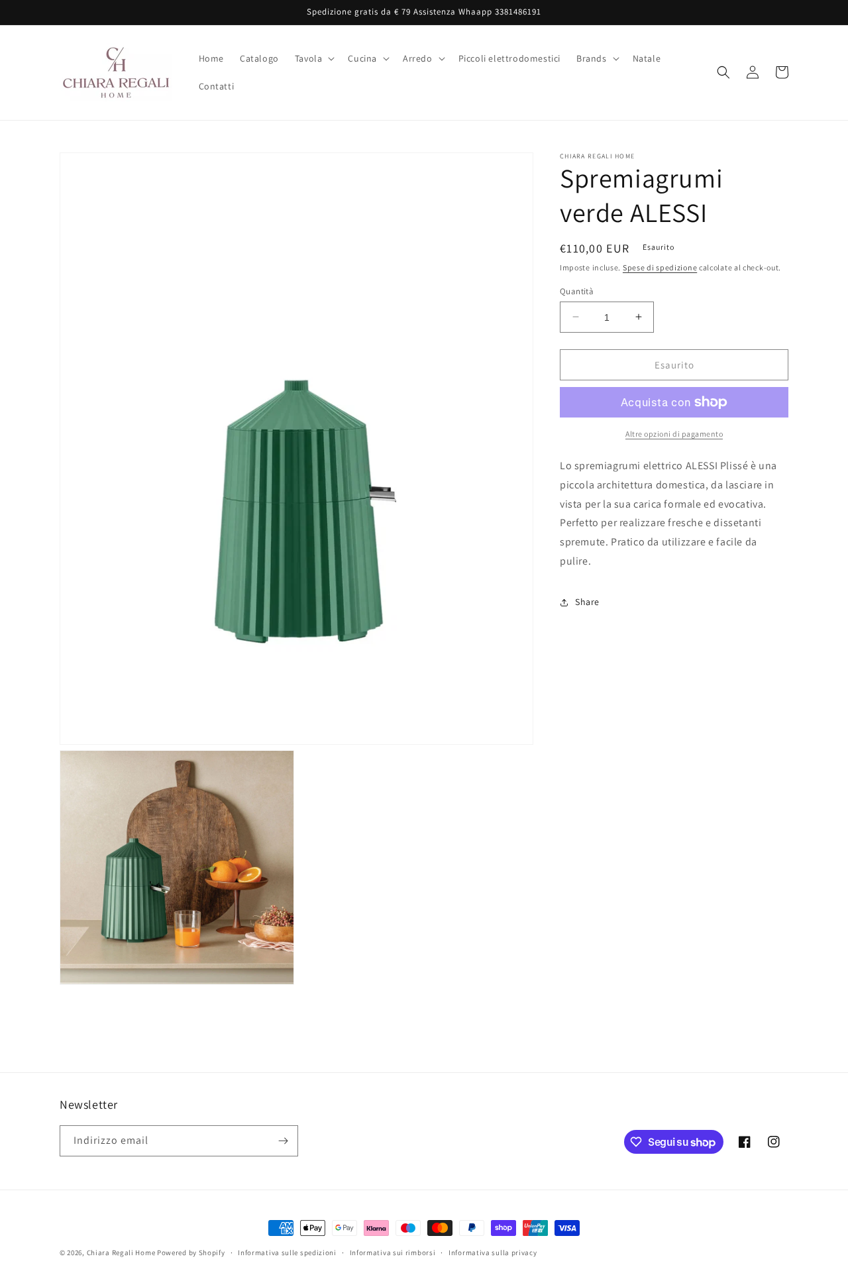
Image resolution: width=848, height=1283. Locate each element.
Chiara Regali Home (121, 1252)
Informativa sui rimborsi (393, 1252)
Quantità (577, 290)
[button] (314, 58)
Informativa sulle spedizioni (287, 1252)
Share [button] (587, 602)
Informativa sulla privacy (493, 1252)
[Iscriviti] (282, 1140)
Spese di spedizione (660, 267)
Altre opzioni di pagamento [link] (674, 434)
